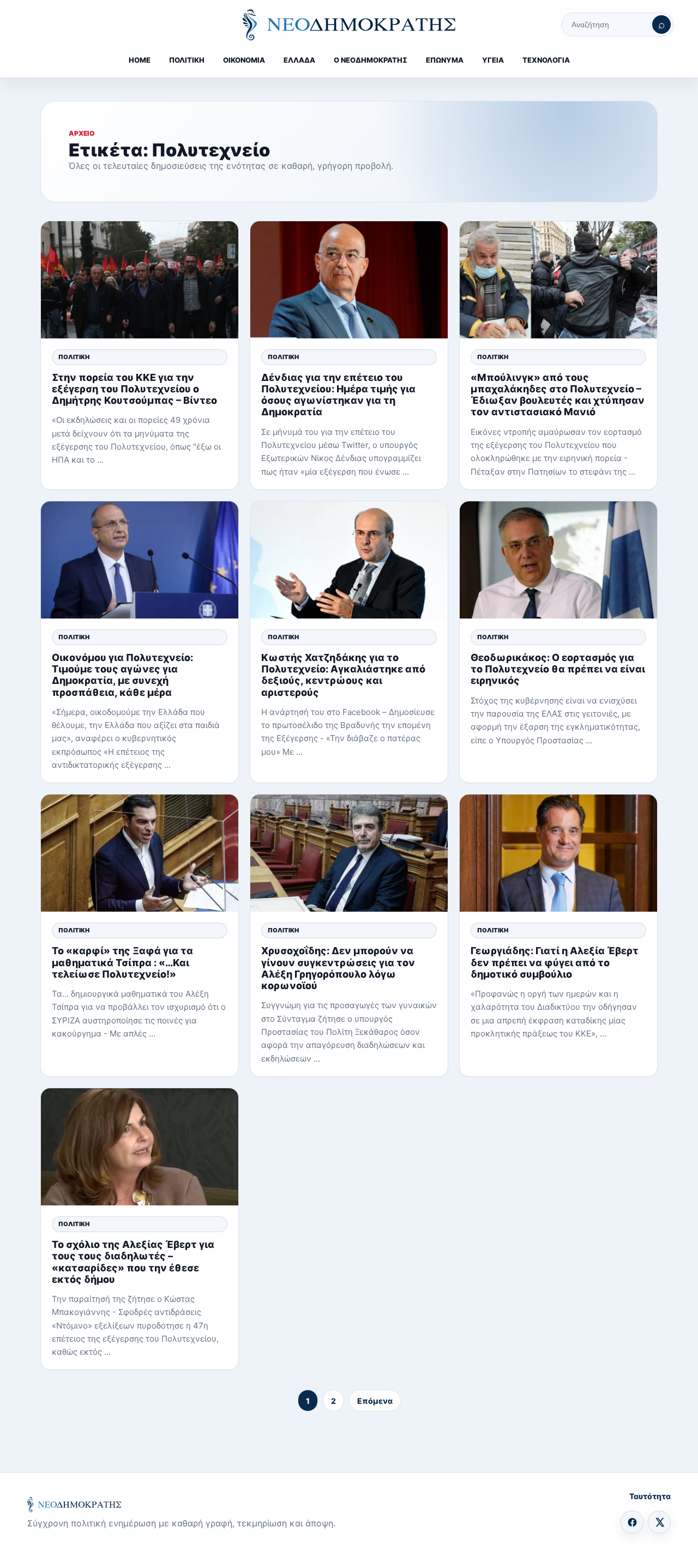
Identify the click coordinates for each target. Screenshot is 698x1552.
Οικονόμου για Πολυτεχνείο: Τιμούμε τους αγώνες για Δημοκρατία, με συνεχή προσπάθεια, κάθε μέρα (122, 675)
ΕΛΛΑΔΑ (299, 60)
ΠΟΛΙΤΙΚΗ (186, 60)
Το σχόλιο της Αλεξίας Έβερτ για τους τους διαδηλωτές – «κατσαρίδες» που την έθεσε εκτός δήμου (133, 1262)
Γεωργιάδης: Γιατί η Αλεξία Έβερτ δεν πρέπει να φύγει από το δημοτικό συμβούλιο (555, 962)
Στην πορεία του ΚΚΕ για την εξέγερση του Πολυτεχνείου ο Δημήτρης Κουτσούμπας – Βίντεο (134, 389)
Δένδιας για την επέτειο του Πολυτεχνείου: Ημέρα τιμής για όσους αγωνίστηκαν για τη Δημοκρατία (338, 395)
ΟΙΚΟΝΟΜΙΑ (244, 60)
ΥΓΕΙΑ (493, 60)
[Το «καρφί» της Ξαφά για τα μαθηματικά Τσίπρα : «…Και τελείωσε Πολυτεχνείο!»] (139, 853)
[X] (659, 1522)
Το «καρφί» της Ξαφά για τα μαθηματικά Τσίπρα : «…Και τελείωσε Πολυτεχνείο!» (122, 962)
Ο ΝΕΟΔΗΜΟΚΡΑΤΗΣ (370, 60)
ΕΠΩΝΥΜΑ (445, 60)
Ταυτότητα (650, 1496)
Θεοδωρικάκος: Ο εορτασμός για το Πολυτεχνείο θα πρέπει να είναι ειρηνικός (558, 669)
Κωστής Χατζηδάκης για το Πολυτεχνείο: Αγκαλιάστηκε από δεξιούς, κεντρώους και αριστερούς (343, 675)
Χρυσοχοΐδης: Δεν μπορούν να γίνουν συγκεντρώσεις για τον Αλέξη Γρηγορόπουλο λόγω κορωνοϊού (338, 968)
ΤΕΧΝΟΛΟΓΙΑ (546, 60)
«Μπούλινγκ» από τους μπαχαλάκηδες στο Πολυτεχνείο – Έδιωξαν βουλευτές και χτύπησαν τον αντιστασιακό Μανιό (558, 395)
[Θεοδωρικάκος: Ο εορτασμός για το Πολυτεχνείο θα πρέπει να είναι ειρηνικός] (558, 560)
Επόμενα (375, 1400)
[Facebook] (632, 1522)
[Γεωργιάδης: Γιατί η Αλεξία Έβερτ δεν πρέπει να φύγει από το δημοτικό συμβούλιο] (558, 853)
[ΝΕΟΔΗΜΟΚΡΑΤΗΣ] (349, 24)
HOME (140, 60)
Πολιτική (73, 357)
